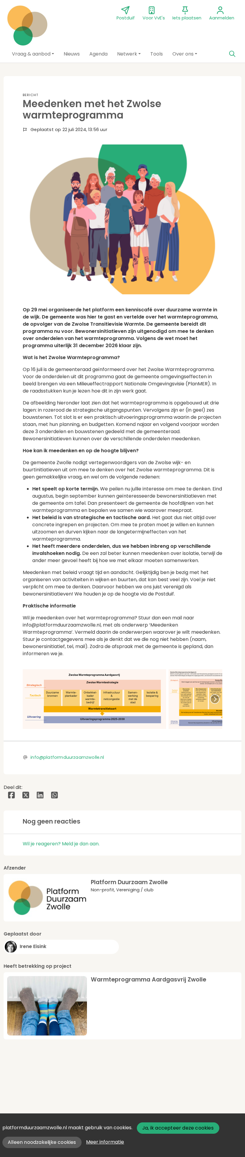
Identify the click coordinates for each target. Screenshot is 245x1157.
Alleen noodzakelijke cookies (42, 1142)
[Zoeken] (232, 54)
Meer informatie (105, 1141)
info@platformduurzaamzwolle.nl (67, 757)
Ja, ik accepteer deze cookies (178, 1127)
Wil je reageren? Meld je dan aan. (61, 843)
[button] (33, 54)
